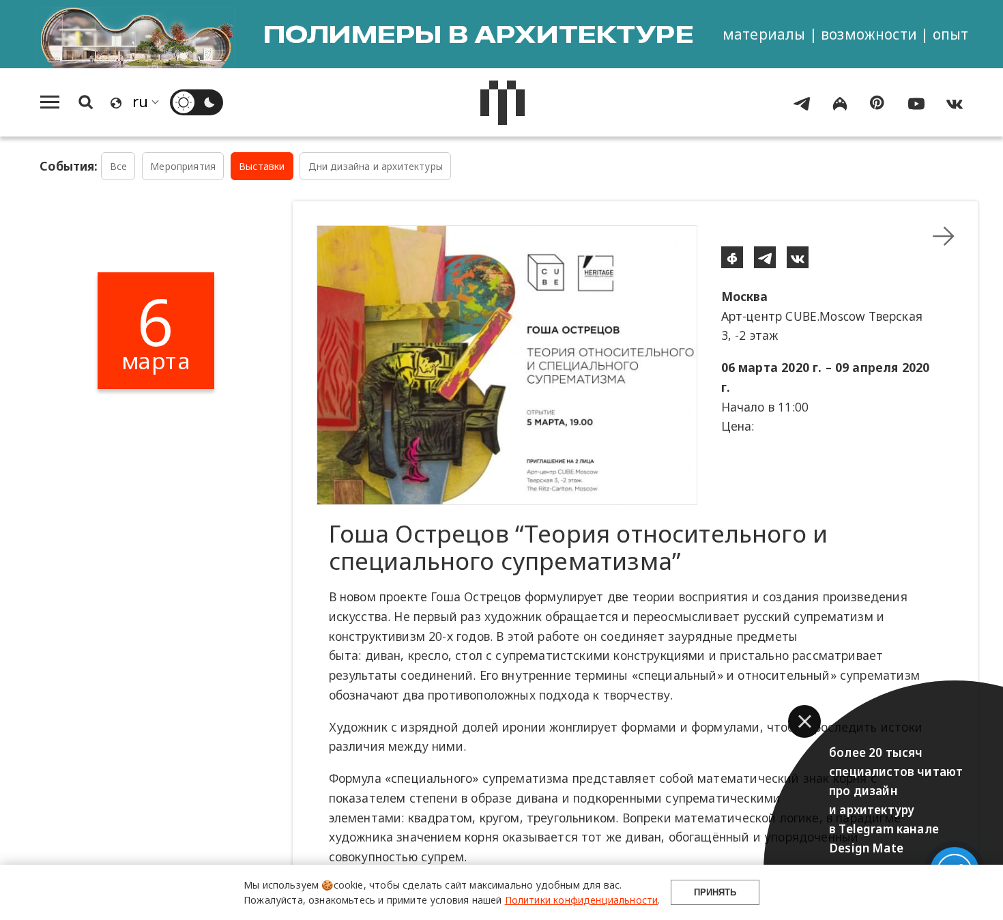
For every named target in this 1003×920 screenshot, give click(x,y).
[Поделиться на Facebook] (732, 257)
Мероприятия (183, 166)
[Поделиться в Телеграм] (765, 257)
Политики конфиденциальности (581, 899)
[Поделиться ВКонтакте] (798, 257)
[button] (804, 721)
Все (119, 166)
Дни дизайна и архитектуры (375, 166)
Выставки (262, 166)
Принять (715, 892)
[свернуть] (943, 236)
